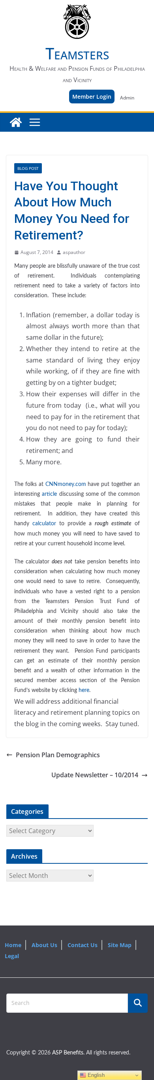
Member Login (91, 96)
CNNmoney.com (65, 484)
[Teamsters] (15, 122)
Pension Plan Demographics (58, 755)
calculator (44, 523)
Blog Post (28, 168)
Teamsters (77, 53)
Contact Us (83, 945)
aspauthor (74, 252)
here (84, 690)
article (49, 494)
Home (13, 945)
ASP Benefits (67, 1053)
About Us (44, 945)
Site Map (119, 945)
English (95, 1075)
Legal (12, 956)
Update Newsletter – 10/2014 (94, 775)
